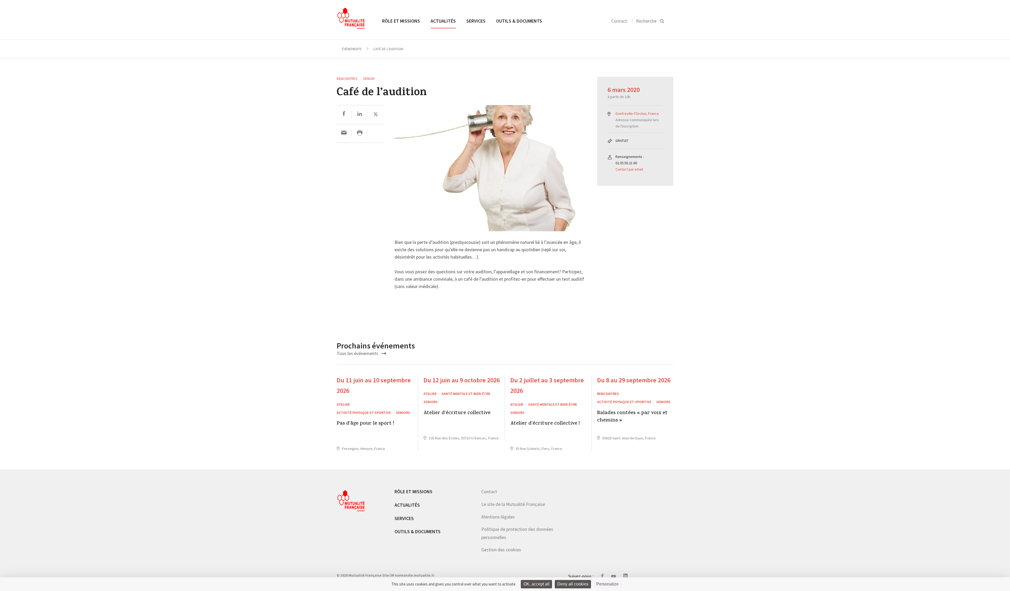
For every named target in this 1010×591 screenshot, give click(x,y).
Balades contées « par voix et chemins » (632, 417)
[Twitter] (375, 114)
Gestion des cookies (501, 550)
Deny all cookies (572, 584)
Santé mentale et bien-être (465, 393)
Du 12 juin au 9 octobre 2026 (461, 380)
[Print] (359, 133)
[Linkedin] (359, 114)
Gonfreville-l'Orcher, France (637, 113)
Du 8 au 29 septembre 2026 (633, 380)
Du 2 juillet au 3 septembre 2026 (547, 385)
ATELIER (343, 404)
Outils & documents (519, 21)
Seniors (403, 412)
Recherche (646, 21)
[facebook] (344, 114)
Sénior (369, 78)
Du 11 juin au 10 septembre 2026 (374, 385)
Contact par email (629, 169)
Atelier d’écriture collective (457, 413)
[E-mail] (344, 133)
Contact (619, 21)
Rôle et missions (401, 21)
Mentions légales (498, 517)
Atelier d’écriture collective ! (545, 424)
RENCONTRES (347, 78)
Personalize (607, 584)
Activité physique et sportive (364, 412)
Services (476, 21)
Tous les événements (358, 353)
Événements (352, 49)
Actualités (443, 21)
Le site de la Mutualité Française (513, 504)
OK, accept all (536, 584)
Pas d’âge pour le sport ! (365, 424)
